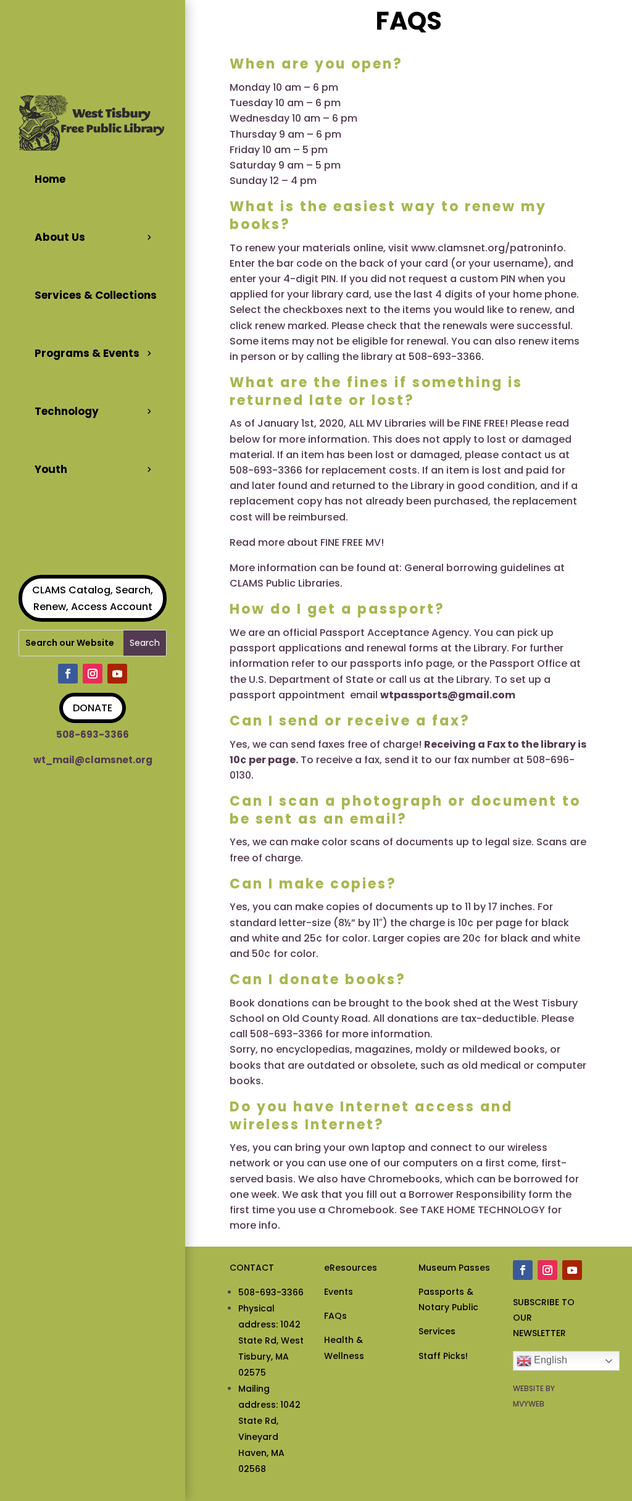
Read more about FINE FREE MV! (307, 542)
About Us (60, 237)
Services (436, 1331)
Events (338, 1292)
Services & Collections (96, 295)
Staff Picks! (443, 1356)
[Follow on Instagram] (92, 674)
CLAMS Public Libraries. (286, 583)
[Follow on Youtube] (117, 674)
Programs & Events (87, 353)
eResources (350, 1267)
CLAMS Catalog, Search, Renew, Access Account (92, 598)
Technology (67, 411)
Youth (51, 469)
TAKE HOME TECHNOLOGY (482, 1210)
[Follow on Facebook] (68, 674)
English (549, 1360)
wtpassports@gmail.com (447, 695)
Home (50, 179)
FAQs (335, 1316)
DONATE (92, 708)
